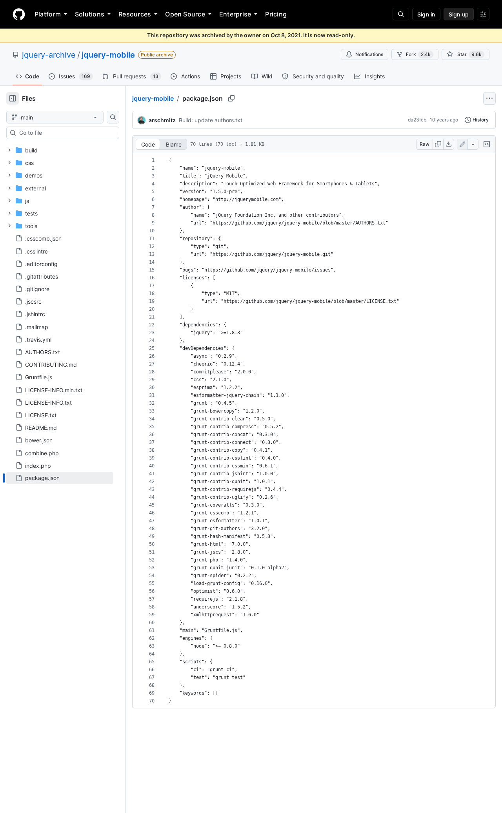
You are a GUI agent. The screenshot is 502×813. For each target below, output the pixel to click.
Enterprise (235, 14)
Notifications (369, 54)
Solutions (89, 14)
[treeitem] (59, 478)
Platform (48, 14)
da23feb (417, 120)
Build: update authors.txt (210, 120)
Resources (134, 14)
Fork (418, 54)
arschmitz (162, 120)
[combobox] (66, 133)
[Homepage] (19, 14)
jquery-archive (49, 55)
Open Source (185, 14)
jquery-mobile (108, 55)
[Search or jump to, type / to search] (401, 14)
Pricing (276, 14)
